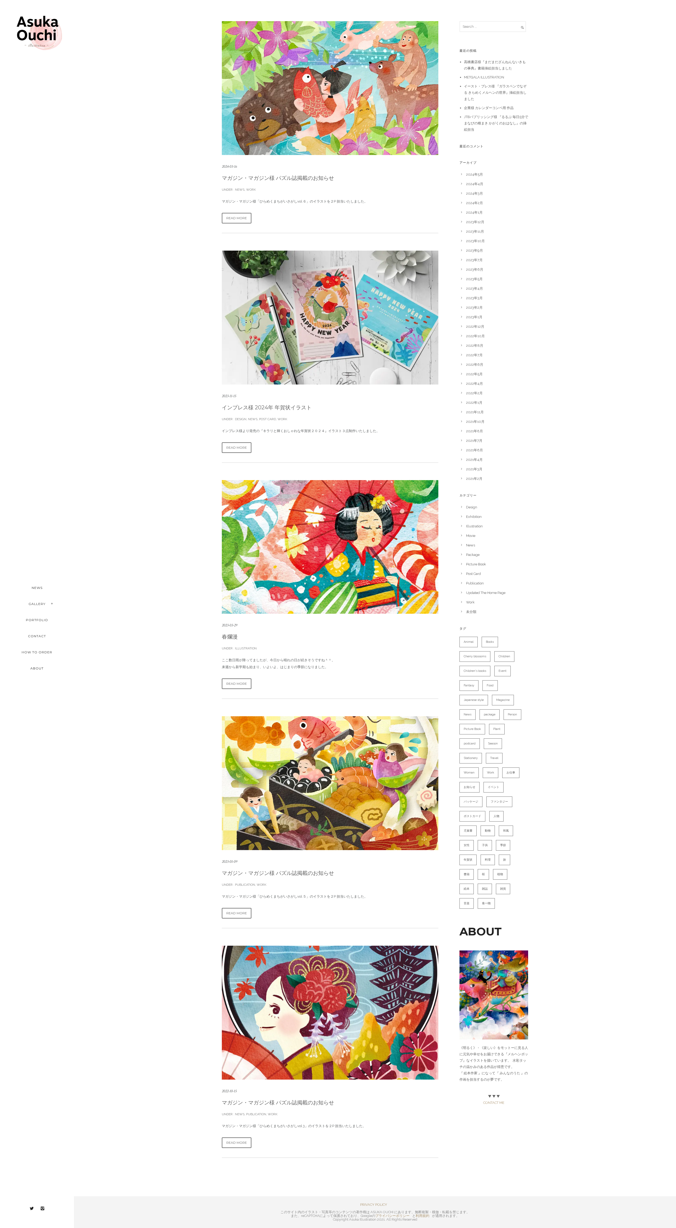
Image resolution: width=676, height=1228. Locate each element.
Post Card (267, 419)
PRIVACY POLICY (373, 1205)
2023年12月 (475, 222)
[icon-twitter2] (33, 1208)
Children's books (475, 671)
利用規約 (422, 1216)
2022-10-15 (229, 1091)
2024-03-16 (229, 166)
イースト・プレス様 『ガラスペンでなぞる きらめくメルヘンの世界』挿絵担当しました (495, 92)
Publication (244, 885)
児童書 (468, 830)
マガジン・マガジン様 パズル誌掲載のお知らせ (278, 178)
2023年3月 (474, 298)
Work (251, 189)
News (239, 189)
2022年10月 (475, 336)
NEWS (37, 588)
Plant (496, 729)
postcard (470, 743)
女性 (467, 845)
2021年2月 (474, 479)
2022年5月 (474, 374)
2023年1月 (474, 317)
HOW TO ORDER (37, 652)
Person (512, 714)
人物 (496, 816)
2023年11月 (475, 231)
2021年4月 (474, 460)
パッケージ (471, 801)
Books (490, 642)
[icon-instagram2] (42, 1208)
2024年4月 (474, 184)
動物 (488, 830)
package (489, 714)
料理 (488, 859)
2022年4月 (474, 384)
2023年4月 (474, 288)
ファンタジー (499, 801)
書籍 (467, 874)
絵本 (467, 888)
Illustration (245, 648)
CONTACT (37, 636)
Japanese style (474, 700)
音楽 (467, 903)
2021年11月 (475, 412)
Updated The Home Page (485, 593)
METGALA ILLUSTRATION (484, 77)
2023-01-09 (229, 861)
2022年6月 (474, 365)
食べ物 (486, 903)
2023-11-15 (229, 396)
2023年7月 (474, 260)
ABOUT (37, 668)
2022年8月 (474, 346)
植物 (500, 874)
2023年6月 (474, 269)
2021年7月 (474, 441)
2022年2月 (474, 393)
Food (490, 685)
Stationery (471, 758)
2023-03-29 (229, 625)
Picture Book (476, 564)
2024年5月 (474, 174)
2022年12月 (475, 327)
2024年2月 (474, 203)
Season (493, 743)
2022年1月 (474, 403)
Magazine (503, 700)
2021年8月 (474, 431)
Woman (469, 772)
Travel (494, 758)
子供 (485, 845)
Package (473, 555)
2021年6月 (474, 450)
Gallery (37, 604)
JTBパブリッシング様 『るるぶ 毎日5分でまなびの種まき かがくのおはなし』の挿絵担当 (496, 123)
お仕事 (510, 772)
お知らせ (469, 787)
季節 (503, 845)
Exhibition (474, 517)
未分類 (471, 612)
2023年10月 (475, 241)
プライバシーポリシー (392, 1216)
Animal (468, 642)
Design (240, 419)
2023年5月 (474, 279)
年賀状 (468, 859)
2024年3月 (474, 193)
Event (502, 671)
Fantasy (469, 685)
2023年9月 (474, 250)
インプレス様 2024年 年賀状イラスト (267, 407)
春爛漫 (230, 637)
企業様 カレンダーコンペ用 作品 (489, 108)
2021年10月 (475, 422)
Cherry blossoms (475, 656)
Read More (236, 218)
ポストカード (472, 816)
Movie (470, 536)
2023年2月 (474, 308)
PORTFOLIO (37, 620)
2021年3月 (474, 469)
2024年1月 (474, 212)
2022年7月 (474, 355)
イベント (493, 787)
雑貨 (503, 888)
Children (504, 656)
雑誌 (485, 888)
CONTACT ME (493, 1103)
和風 (506, 830)
